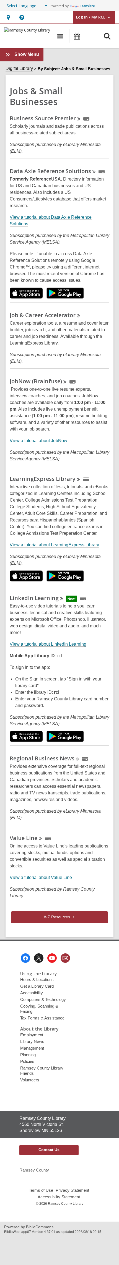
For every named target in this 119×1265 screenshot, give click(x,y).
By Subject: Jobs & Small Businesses (74, 68)
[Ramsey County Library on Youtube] (52, 958)
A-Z (57, 917)
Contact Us (49, 1149)
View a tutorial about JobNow (38, 440)
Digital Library (19, 68)
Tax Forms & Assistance (42, 1018)
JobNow (36, 381)
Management (32, 1048)
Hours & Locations (37, 979)
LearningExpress (43, 478)
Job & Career (43, 315)
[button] (8, 17)
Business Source (43, 118)
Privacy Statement (72, 1190)
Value (23, 838)
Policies (27, 1061)
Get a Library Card (37, 986)
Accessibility (31, 992)
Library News (32, 1041)
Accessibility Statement (59, 1196)
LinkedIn (34, 598)
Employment (31, 1034)
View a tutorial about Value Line (41, 877)
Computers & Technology (43, 999)
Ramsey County (34, 1170)
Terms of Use (41, 1190)
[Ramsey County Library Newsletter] (65, 958)
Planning (28, 1054)
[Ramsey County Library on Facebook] (25, 958)
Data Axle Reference (50, 171)
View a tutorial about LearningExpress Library (54, 544)
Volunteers (29, 1080)
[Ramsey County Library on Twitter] (38, 958)
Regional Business (42, 758)
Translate (87, 6)
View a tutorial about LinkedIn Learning (48, 644)
